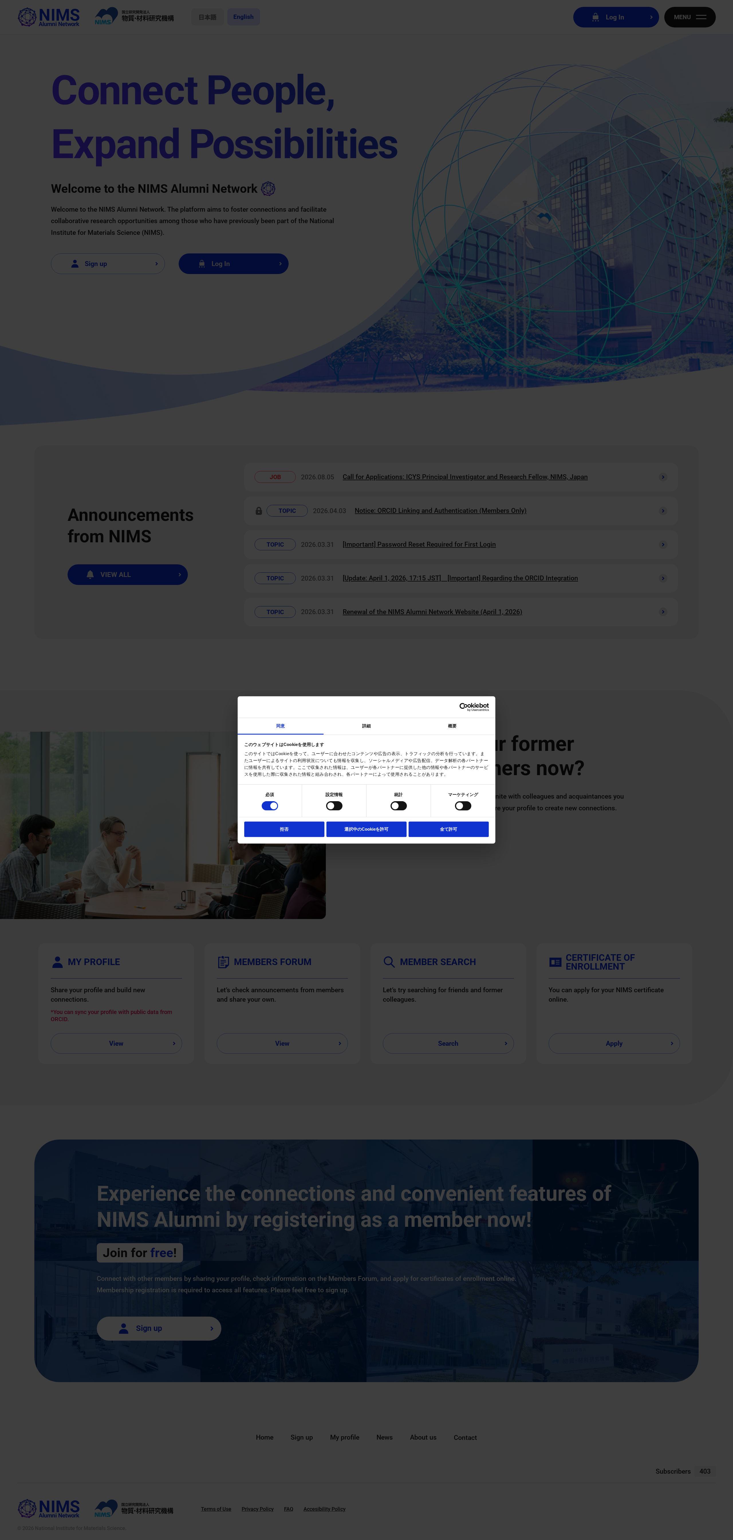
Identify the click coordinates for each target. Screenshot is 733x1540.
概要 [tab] (452, 725)
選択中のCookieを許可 (366, 829)
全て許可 (448, 829)
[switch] (334, 805)
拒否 (284, 829)
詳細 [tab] (366, 725)
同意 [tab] (280, 725)
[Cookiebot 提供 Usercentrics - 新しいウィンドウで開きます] (464, 707)
